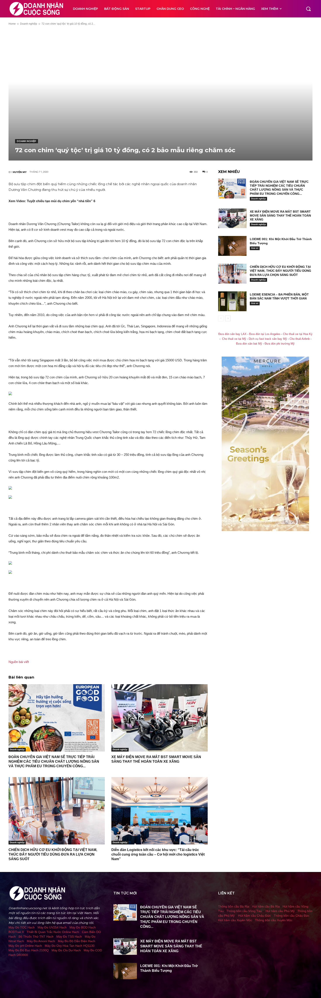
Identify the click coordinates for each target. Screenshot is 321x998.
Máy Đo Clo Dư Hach (66, 950)
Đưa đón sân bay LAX (232, 334)
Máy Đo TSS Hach (69, 936)
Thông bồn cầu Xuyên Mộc (273, 920)
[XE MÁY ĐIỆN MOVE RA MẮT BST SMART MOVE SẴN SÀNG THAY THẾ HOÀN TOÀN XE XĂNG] (159, 718)
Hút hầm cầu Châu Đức (254, 915)
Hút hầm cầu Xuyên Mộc (235, 920)
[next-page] (228, 318)
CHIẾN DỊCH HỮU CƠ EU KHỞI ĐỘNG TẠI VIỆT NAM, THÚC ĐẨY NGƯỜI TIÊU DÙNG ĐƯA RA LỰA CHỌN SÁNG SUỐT (53, 854)
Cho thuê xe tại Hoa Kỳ (297, 334)
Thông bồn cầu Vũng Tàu (244, 911)
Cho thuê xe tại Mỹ (234, 338)
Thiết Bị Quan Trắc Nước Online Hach (53, 932)
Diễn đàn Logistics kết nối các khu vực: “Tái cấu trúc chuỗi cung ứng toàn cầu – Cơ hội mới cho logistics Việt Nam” (158, 854)
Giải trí (254, 248)
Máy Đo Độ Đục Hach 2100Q (29, 950)
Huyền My (20, 172)
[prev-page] (221, 318)
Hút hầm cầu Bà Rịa (266, 906)
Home (12, 23)
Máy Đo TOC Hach (22, 927)
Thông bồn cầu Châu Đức (291, 915)
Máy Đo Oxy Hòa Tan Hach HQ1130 (70, 945)
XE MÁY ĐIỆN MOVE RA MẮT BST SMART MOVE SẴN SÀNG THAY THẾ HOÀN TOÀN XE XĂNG (280, 215)
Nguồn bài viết (19, 662)
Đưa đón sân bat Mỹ (249, 343)
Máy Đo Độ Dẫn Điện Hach (76, 941)
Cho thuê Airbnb (300, 338)
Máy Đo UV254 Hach (52, 927)
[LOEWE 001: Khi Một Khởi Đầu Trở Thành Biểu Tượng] (232, 246)
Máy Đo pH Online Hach (25, 945)
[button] (308, 9)
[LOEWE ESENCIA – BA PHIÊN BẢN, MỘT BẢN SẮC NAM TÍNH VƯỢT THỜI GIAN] (232, 301)
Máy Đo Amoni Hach (41, 941)
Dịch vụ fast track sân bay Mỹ (268, 338)
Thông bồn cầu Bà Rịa (233, 906)
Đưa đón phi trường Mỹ (280, 343)
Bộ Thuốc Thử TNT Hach (36, 936)
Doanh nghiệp (28, 23)
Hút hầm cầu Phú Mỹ (280, 911)
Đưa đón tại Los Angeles (264, 334)
